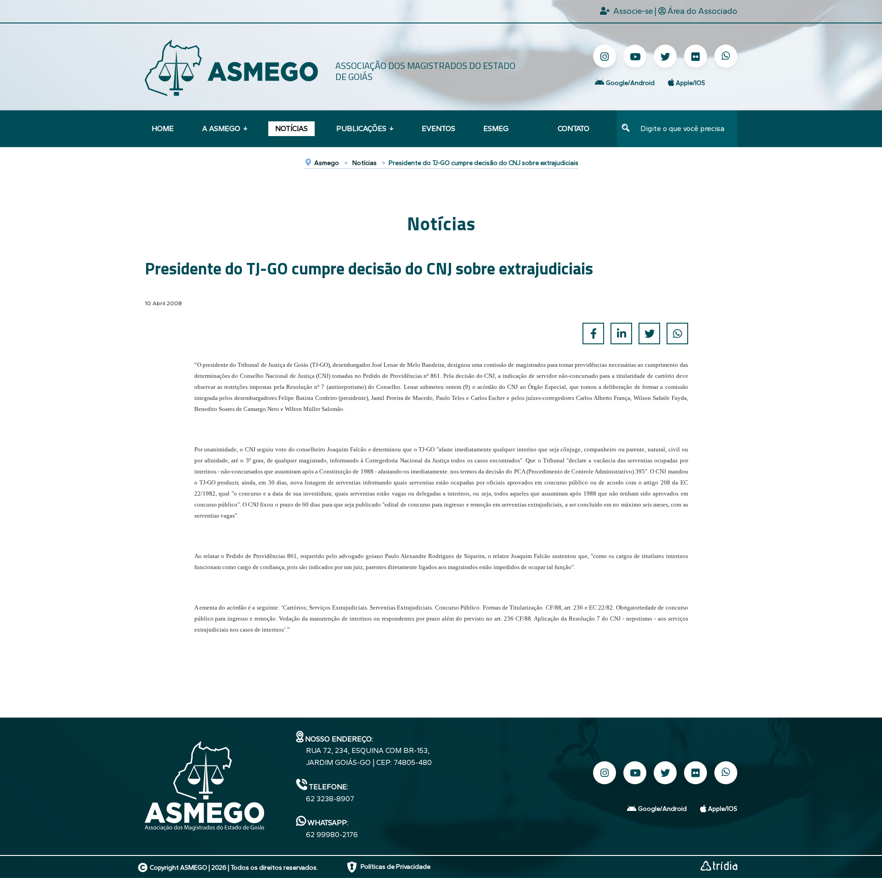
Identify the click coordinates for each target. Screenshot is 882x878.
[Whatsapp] (726, 56)
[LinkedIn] (621, 333)
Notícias (291, 128)
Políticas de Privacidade (395, 867)
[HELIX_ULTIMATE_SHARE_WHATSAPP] (677, 333)
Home (163, 128)
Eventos (438, 128)
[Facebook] (593, 333)
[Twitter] (665, 56)
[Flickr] (695, 56)
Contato (573, 128)
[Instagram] (604, 56)
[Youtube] (634, 56)
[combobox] (686, 128)
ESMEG (496, 128)
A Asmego (221, 128)
